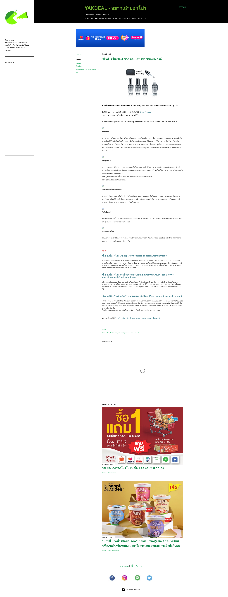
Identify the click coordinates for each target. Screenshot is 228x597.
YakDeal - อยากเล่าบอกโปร (115, 8)
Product (79, 66)
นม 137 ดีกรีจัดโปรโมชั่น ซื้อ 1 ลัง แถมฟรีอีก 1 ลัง (133, 468)
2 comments (112, 473)
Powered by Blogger (133, 589)
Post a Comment (113, 550)
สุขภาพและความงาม (123, 19)
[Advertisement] (17, 115)
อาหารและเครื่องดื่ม (106, 19)
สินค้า (134, 19)
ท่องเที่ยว (94, 19)
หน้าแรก (124, 566)
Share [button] (78, 54)
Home (87, 19)
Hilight (78, 63)
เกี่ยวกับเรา (136, 566)
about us (142, 19)
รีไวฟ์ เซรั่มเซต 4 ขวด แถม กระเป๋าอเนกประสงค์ (137, 318)
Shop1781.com (145, 112)
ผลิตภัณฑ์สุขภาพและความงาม (87, 69)
